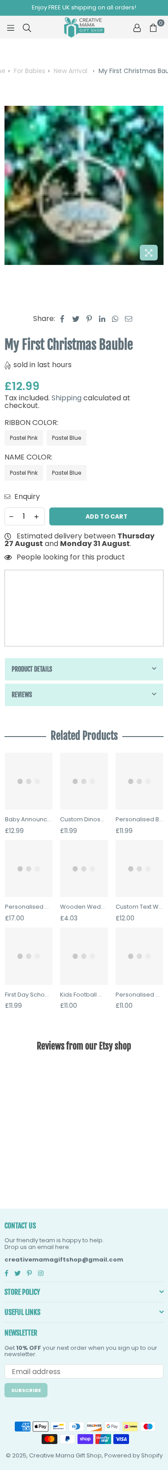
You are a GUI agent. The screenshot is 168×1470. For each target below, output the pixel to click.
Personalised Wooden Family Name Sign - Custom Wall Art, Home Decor (28, 907)
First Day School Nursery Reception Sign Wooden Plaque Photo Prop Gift (28, 995)
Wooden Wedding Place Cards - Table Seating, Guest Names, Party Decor (84, 907)
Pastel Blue (66, 438)
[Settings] (137, 27)
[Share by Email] (129, 319)
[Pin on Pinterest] (89, 319)
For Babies (29, 70)
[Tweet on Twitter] (76, 319)
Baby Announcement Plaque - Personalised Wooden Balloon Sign (28, 819)
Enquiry (26, 497)
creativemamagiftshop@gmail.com (63, 1259)
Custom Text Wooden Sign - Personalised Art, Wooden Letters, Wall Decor (139, 907)
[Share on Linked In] (102, 319)
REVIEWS (22, 694)
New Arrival (70, 70)
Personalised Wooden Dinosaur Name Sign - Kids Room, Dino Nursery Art (139, 995)
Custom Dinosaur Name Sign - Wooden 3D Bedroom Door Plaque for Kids (84, 819)
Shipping (67, 398)
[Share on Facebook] (62, 319)
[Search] (27, 27)
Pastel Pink (24, 438)
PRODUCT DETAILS (32, 669)
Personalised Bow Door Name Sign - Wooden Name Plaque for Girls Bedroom (139, 819)
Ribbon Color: (32, 423)
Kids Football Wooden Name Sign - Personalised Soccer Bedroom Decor (84, 995)
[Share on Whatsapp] (115, 319)
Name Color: (29, 457)
